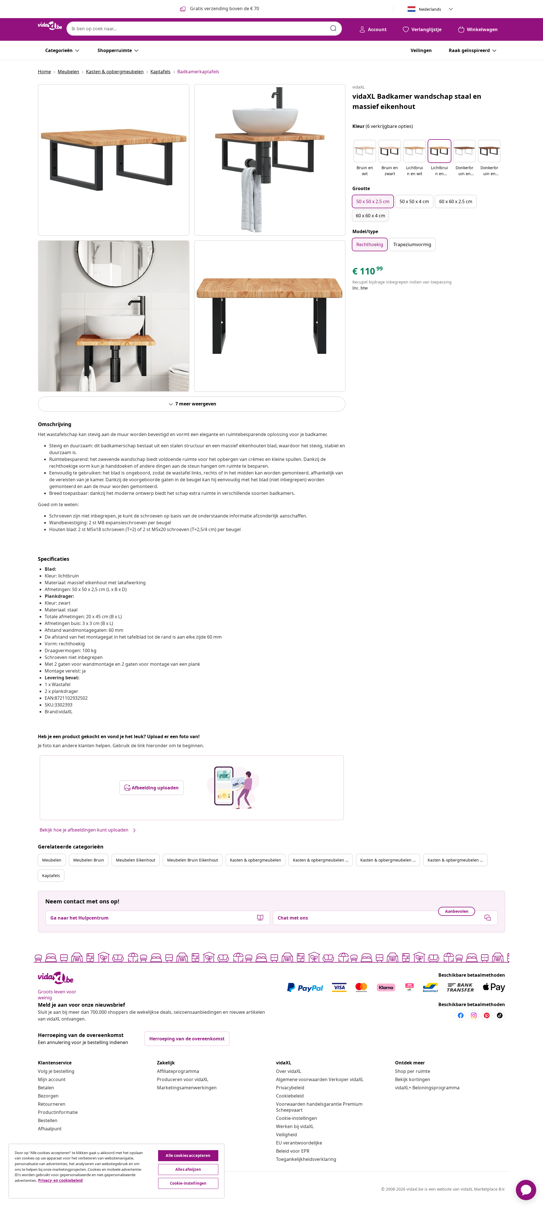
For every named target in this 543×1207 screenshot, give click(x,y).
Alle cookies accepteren (188, 1155)
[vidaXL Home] (50, 26)
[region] (116, 1171)
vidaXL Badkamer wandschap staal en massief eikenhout (416, 101)
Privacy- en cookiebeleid (60, 1180)
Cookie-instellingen (296, 1118)
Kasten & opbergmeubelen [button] (255, 860)
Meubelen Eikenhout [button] (135, 860)
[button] (365, 158)
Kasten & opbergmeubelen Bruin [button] (322, 860)
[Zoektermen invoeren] (333, 28)
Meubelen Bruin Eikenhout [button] (192, 860)
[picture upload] (233, 788)
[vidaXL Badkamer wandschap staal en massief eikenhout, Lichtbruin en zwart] (113, 160)
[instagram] (474, 1015)
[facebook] (461, 1015)
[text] (367, 272)
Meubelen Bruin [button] (88, 860)
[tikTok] (500, 1015)
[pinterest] (487, 1015)
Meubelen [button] (51, 860)
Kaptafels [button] (51, 875)
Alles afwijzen (188, 1169)
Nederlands (430, 9)
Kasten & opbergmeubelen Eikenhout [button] (390, 860)
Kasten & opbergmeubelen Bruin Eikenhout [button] (457, 860)
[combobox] (204, 29)
